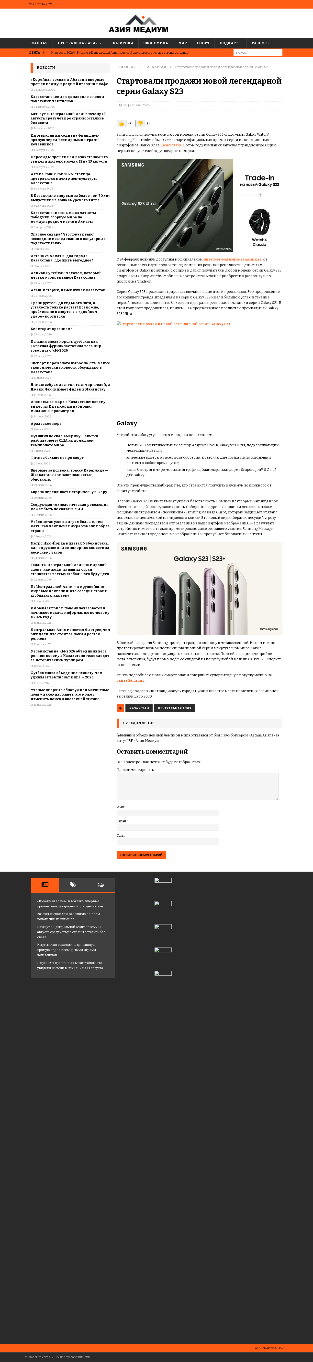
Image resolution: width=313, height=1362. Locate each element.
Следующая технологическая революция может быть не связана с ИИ (70, 507)
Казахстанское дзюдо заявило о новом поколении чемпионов (67, 99)
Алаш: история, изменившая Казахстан (68, 290)
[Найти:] (258, 53)
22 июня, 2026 (43, 579)
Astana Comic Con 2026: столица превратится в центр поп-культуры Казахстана (64, 178)
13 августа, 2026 (44, 150)
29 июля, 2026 (42, 283)
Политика (122, 43)
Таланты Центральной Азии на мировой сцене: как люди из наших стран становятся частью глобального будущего (70, 569)
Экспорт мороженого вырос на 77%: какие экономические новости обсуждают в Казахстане (70, 367)
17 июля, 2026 (42, 377)
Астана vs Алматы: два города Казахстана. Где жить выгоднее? (62, 258)
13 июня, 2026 (42, 704)
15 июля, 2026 (42, 395)
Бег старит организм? (51, 329)
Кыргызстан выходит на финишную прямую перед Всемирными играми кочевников (65, 139)
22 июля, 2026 (42, 356)
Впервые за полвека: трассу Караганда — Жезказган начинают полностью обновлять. (69, 474)
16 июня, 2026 (42, 666)
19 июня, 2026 (42, 601)
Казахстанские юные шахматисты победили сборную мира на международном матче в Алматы (63, 217)
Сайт (121, 835)
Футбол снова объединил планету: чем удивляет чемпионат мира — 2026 (66, 675)
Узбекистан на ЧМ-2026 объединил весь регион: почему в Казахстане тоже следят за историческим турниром (70, 655)
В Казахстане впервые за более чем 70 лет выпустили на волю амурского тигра (70, 198)
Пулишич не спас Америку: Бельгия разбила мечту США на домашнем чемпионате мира (64, 440)
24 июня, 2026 (43, 558)
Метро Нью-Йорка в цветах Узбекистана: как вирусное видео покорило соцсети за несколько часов (70, 547)
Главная (38, 43)
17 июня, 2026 (42, 644)
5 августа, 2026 (43, 227)
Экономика (156, 43)
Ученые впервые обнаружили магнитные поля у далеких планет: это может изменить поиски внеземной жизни (70, 694)
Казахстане (171, 145)
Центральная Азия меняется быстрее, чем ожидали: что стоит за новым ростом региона (70, 634)
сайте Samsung (131, 680)
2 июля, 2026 (42, 463)
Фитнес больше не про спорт (57, 458)
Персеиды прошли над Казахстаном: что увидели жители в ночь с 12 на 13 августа (69, 159)
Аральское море (46, 424)
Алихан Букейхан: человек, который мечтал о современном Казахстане (66, 275)
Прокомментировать (135, 770)
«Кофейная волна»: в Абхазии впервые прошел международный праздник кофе (69, 82)
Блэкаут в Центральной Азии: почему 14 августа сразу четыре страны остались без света (68, 118)
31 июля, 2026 (42, 249)
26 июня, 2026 (43, 515)
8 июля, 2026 (42, 429)
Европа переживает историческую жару (69, 492)
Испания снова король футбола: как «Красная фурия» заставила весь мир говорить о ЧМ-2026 (66, 346)
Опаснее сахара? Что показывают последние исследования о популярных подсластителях (68, 238)
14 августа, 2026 (44, 128)
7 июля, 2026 (42, 450)
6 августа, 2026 (43, 188)
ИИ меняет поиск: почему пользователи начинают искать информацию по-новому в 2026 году (70, 612)
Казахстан (139, 708)
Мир (182, 43)
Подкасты (231, 43)
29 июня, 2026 (43, 485)
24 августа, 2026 (44, 106)
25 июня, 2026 (42, 536)
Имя (120, 807)
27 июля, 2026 (43, 322)
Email (122, 821)
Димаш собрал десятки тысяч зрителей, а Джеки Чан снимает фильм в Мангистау (70, 387)
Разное (259, 43)
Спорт (203, 43)
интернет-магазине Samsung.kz (232, 259)
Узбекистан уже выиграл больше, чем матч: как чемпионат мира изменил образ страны (70, 526)
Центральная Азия (78, 43)
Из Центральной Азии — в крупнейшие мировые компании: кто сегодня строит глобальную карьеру (69, 591)
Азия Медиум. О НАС (269, 1348)
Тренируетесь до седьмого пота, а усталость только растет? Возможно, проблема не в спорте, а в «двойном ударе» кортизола (65, 310)
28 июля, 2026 (43, 295)
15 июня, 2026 (42, 683)
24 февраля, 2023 (136, 105)
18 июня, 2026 (42, 622)
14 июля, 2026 (42, 416)
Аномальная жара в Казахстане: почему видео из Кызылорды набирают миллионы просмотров (68, 406)
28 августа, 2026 (44, 89)
